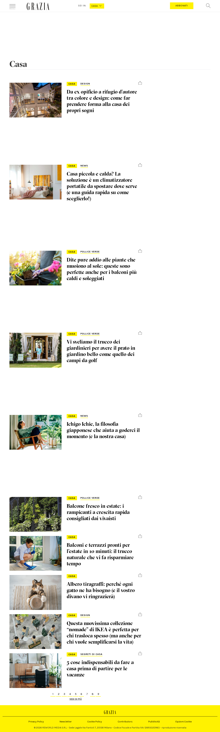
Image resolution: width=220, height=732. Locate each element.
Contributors (125, 721)
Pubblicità (154, 721)
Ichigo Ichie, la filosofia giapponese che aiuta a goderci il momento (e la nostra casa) (103, 430)
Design (85, 83)
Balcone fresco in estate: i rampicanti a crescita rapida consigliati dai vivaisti (98, 512)
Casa (71, 83)
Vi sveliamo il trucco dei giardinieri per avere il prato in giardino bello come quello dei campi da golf (101, 351)
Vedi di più (75, 699)
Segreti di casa (91, 654)
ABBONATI (181, 5)
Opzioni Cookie (183, 721)
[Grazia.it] (38, 6)
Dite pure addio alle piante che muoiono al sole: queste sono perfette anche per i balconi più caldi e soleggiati (102, 269)
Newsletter (65, 721)
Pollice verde (90, 251)
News (84, 165)
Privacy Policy (36, 721)
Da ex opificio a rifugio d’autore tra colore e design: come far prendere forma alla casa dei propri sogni (102, 101)
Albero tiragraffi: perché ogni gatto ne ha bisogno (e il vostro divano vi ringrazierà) (101, 590)
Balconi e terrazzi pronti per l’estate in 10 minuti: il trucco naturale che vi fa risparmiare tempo (100, 554)
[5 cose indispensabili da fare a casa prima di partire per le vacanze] (35, 670)
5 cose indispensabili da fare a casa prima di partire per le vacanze (100, 668)
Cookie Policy (94, 721)
